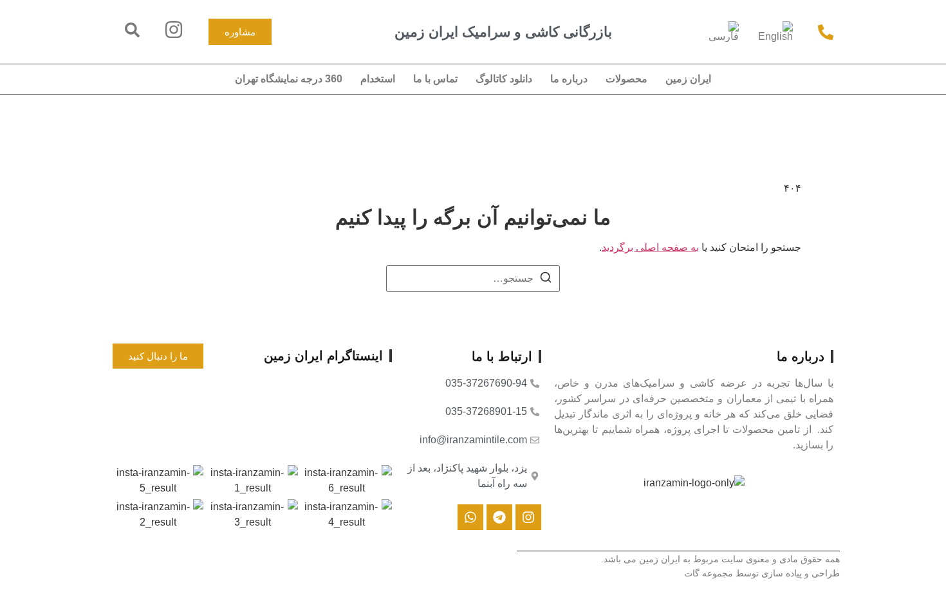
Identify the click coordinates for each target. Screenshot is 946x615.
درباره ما (569, 78)
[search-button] (132, 30)
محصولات (626, 78)
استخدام (377, 78)
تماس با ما (435, 78)
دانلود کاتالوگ (504, 78)
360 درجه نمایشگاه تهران (288, 78)
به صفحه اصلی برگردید (650, 247)
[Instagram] (528, 517)
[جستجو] (545, 279)
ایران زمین (688, 78)
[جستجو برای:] (473, 278)
